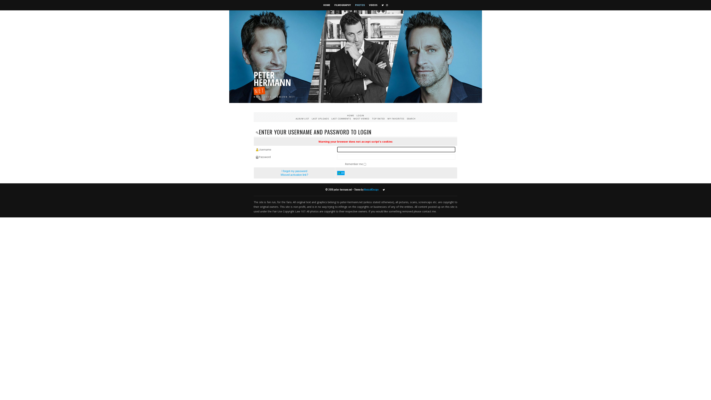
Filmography (342, 5)
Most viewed (361, 118)
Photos (360, 5)
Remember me (354, 164)
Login (360, 115)
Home (326, 5)
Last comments (341, 118)
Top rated (378, 118)
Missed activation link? (294, 174)
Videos (373, 5)
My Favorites (396, 118)
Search (411, 118)
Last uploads (320, 118)
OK (342, 173)
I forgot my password (294, 171)
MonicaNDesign (371, 189)
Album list (302, 118)
